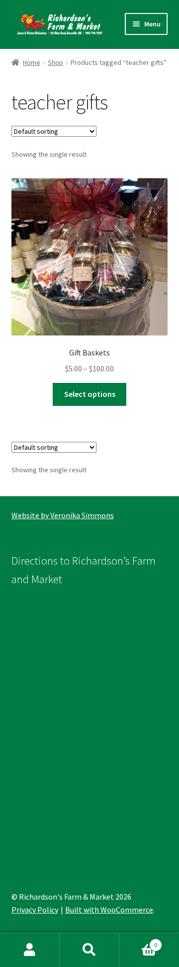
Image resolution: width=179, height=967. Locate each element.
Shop (55, 62)
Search (89, 950)
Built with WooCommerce (109, 910)
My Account (30, 950)
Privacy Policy (34, 910)
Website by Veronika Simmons (62, 515)
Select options (89, 394)
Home (31, 62)
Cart (138, 941)
